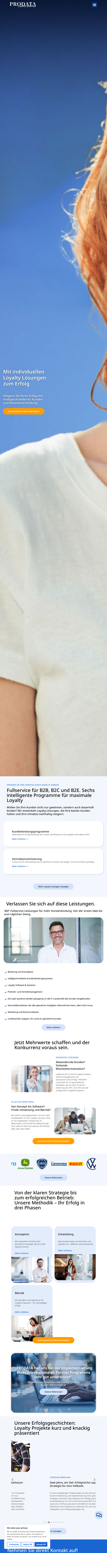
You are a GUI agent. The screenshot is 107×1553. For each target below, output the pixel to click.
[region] (27, 1536)
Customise (14, 1544)
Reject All (27, 1544)
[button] (94, 4)
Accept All (41, 1544)
